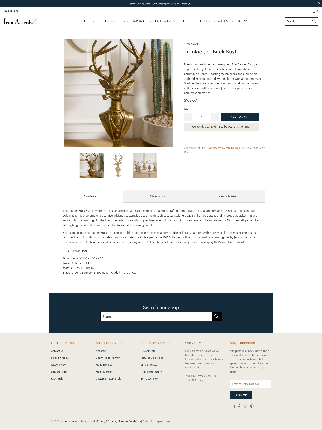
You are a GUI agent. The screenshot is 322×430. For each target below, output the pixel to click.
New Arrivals (148, 351)
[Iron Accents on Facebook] (239, 407)
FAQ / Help (57, 378)
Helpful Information (151, 371)
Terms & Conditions (130, 421)
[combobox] (301, 21)
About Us (101, 351)
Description (90, 196)
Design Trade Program (108, 357)
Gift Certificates (149, 364)
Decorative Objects (233, 148)
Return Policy (58, 364)
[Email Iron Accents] (233, 407)
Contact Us (57, 351)
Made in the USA (105, 364)
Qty (186, 109)
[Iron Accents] (20, 22)
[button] (85, 21)
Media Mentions (105, 371)
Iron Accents (67, 421)
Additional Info (157, 196)
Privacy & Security (107, 421)
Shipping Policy (59, 357)
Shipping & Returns (229, 196)
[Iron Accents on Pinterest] (252, 407)
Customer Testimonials (108, 378)
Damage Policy (59, 371)
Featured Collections (152, 357)
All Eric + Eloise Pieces (209, 148)
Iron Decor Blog (149, 378)
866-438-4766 (11, 10)
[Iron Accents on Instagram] (245, 407)
